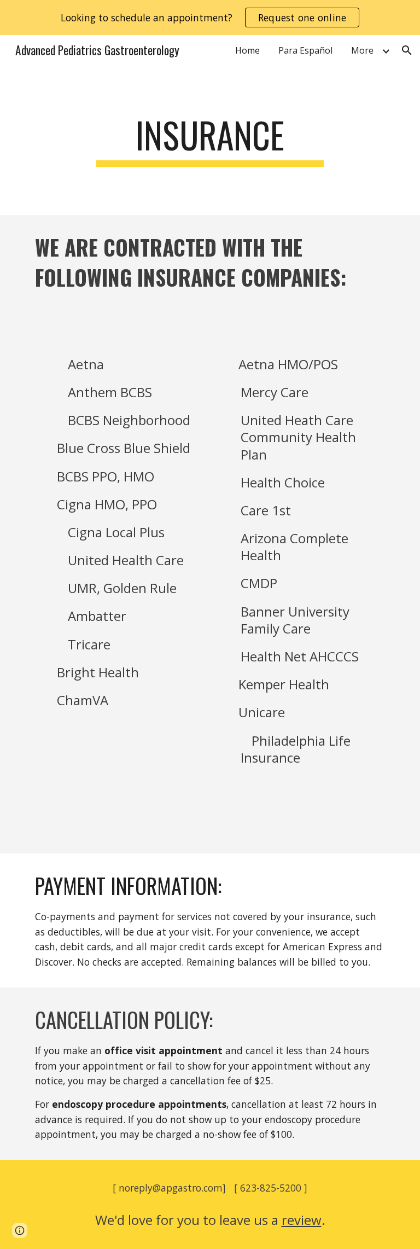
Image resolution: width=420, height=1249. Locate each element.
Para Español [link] (305, 50)
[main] (210, 140)
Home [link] (247, 50)
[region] (210, 17)
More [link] (362, 50)
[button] (407, 50)
